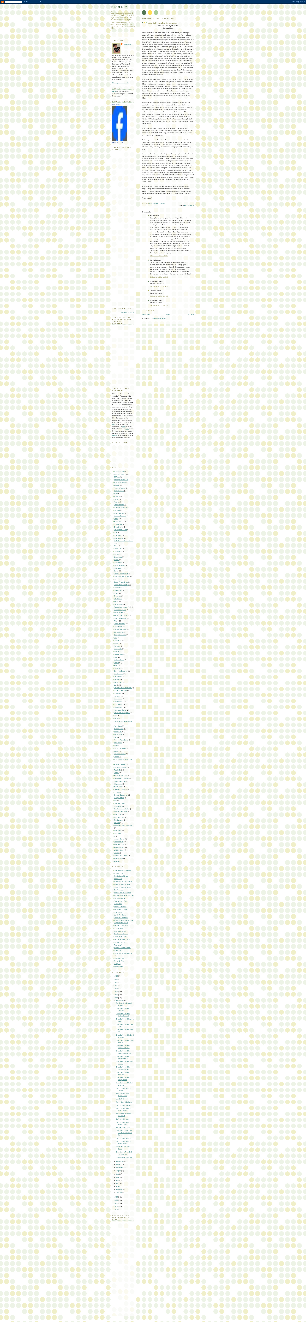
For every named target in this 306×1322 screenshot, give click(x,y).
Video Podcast (119, 844)
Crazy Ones (118, 557)
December (119, 1000)
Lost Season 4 (118, 702)
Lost (115, 685)
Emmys (116, 593)
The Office (117, 814)
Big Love (117, 510)
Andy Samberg (119, 491)
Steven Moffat (118, 806)
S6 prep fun (118, 784)
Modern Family (119, 729)
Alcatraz (116, 485)
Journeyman (118, 677)
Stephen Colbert (119, 803)
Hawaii (116, 652)
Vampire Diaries (119, 839)
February (119, 1190)
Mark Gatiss (118, 726)
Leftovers (117, 679)
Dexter (116, 571)
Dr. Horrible (118, 590)
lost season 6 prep (120, 710)
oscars (116, 751)
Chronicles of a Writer (121, 918)
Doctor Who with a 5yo (121, 585)
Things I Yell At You (120, 907)
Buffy (115, 533)
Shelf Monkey (118, 928)
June (118, 1177)
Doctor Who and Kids (121, 582)
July (117, 1174)
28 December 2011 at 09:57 (159, 256)
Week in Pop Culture (121, 855)
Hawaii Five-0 (118, 654)
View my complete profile (120, 83)
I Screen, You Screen (121, 925)
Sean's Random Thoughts (122, 893)
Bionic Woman (119, 513)
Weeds (116, 853)
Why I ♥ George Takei (123, 1127)
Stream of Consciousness (122, 887)
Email (114, 92)
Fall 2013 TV (118, 599)
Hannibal (117, 646)
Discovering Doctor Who (122, 576)
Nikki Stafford (128, 44)
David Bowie (118, 568)
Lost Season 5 (118, 704)
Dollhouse (117, 587)
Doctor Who (118, 579)
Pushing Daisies (119, 764)
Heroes (116, 663)
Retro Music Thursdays (121, 778)
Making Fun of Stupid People (123, 721)
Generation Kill (119, 632)
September (120, 1168)
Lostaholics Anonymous (122, 713)
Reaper (116, 773)
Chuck (116, 546)
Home (168, 314)
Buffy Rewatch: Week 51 (124, 1105)
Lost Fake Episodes (120, 690)
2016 (116, 982)
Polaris (116, 757)
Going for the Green (120, 937)
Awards (116, 502)
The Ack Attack (118, 890)
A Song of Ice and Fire (121, 480)
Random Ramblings (120, 767)
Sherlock (117, 792)
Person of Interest (120, 754)
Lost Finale (117, 693)
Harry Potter (118, 649)
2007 (116, 1206)
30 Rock (117, 477)
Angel (116, 493)
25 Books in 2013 (120, 474)
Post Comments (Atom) (158, 318)
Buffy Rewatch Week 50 (123, 1119)
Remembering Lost (120, 775)
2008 (116, 1203)
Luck (115, 715)
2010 (116, 1197)
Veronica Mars (118, 842)
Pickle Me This (119, 961)
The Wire (117, 823)
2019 (116, 976)
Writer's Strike (118, 858)
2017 (116, 979)
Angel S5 (117, 496)
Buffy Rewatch (189, 205)
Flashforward (118, 612)
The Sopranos (118, 820)
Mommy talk (118, 732)
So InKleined (118, 912)
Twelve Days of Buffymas (124, 1102)
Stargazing (117, 950)
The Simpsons (118, 817)
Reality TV (117, 770)
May (117, 1180)
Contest (116, 554)
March (118, 1186)
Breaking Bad (118, 524)
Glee (115, 638)
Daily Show (118, 562)
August (118, 1171)
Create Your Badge (117, 142)
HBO (115, 657)
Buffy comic (118, 535)
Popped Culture (119, 873)
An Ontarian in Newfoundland (123, 881)
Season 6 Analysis (120, 789)
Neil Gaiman (118, 743)
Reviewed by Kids (120, 781)
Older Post (190, 314)
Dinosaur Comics (119, 958)
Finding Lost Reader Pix (122, 607)
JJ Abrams (117, 668)
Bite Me (114, 435)
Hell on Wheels (119, 660)
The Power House (120, 931)
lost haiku (117, 696)
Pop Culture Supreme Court (123, 759)
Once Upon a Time (120, 748)
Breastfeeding (118, 527)
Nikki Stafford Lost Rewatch (123, 870)
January (119, 1193)
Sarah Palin (118, 787)
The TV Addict (118, 967)
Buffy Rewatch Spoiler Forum (123, 541)
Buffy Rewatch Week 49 (123, 1138)
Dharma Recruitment (121, 574)
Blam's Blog (118, 904)
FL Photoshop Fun (120, 610)
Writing (116, 861)
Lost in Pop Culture (120, 915)
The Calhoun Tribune (121, 876)
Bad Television (119, 505)
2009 (116, 1200)
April (118, 1183)
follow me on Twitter (127, 312)
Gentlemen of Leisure (121, 934)
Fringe (116, 621)
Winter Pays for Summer (122, 884)
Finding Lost (118, 604)
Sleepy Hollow (119, 798)
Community (118, 551)
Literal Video (118, 682)
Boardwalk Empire (120, 516)
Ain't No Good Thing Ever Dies (124, 895)
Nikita (116, 745)
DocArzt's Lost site (120, 942)
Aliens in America (119, 488)
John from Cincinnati (121, 671)
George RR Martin (120, 635)
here (113, 424)
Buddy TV (117, 964)
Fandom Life (118, 945)
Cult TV (116, 560)
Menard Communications (122, 948)
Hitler (116, 665)
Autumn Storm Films (120, 901)
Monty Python (118, 734)
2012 (116, 995)
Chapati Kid (118, 879)
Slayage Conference (121, 795)
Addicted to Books (120, 482)
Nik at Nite (119, 6)
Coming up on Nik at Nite (124, 1157)
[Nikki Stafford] (119, 140)
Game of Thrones (119, 624)
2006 (116, 1209)
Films (116, 601)
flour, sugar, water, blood (122, 939)
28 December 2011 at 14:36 (159, 296)
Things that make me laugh (123, 826)
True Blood (117, 830)
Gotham (116, 643)
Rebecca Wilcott (119, 898)
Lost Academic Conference (123, 688)
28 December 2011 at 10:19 (159, 277)
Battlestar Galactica (120, 507)
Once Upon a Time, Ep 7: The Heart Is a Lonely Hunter (124, 1133)
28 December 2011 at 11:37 (159, 287)
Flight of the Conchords (121, 615)
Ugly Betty (117, 833)
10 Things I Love (119, 471)
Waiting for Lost (119, 847)
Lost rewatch (118, 699)
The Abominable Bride (121, 809)
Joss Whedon (118, 674)
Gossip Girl (117, 640)
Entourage (117, 596)
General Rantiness (120, 629)
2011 (116, 998)
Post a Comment (150, 310)
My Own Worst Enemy (121, 740)
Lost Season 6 (118, 707)
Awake (116, 499)
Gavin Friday (118, 626)
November (119, 1161)
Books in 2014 (118, 521)
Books (116, 519)
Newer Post (146, 314)
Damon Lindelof (119, 565)
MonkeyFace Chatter (121, 909)
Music (116, 737)
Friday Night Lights (120, 618)
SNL (115, 800)
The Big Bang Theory (121, 812)
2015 (116, 985)
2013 (116, 992)
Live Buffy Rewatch (122, 1099)
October (119, 1164)
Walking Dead (118, 850)
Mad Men (117, 718)
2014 (116, 988)
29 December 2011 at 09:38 (159, 306)
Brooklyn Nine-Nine (120, 530)
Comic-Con (118, 549)
